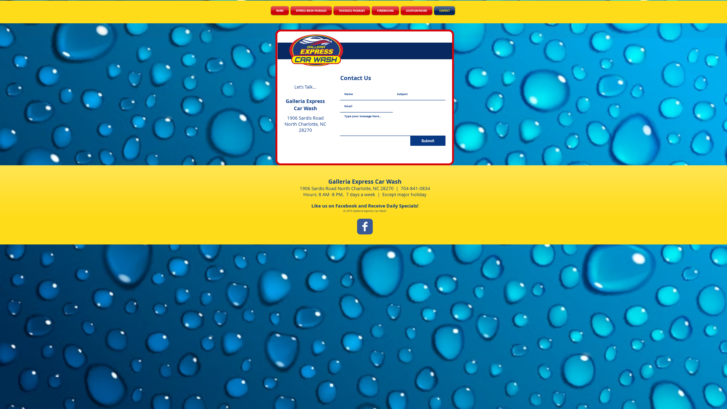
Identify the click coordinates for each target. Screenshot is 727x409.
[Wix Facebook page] (365, 226)
